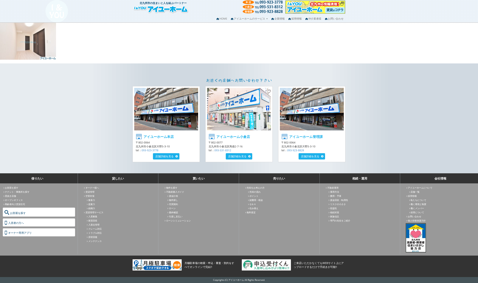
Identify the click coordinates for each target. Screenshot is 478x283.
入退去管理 (94, 224)
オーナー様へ (92, 187)
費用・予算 (335, 196)
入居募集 (92, 216)
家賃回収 (92, 220)
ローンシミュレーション (178, 220)
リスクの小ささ (338, 204)
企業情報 (279, 18)
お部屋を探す (11, 187)
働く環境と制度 (418, 204)
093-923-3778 (150, 150)
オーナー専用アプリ (20, 232)
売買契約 (173, 204)
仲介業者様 (314, 18)
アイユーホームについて (420, 187)
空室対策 (90, 196)
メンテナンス (95, 241)
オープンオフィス (14, 200)
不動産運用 (333, 187)
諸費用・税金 (256, 200)
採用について (417, 212)
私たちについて (418, 200)
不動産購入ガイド (175, 191)
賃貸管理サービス (94, 212)
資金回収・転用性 (339, 200)
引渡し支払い (175, 216)
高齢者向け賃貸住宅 (15, 204)
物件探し (173, 200)
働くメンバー (417, 208)
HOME (223, 18)
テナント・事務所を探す (17, 191)
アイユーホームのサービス (250, 18)
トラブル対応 (95, 232)
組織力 (91, 208)
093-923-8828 (295, 150)
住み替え (253, 208)
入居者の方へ (16, 223)
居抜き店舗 (10, 196)
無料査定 (251, 212)
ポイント (253, 196)
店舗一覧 (415, 191)
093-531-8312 (222, 150)
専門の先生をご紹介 (340, 220)
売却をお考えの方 (256, 187)
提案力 (91, 204)
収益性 (333, 208)
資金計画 (173, 196)
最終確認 (173, 212)
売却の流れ (255, 191)
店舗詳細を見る (164, 156)
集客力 (91, 200)
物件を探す (171, 187)
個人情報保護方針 (417, 220)
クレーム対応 (95, 228)
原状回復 (92, 237)
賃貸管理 (90, 191)
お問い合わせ (336, 18)
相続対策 (334, 212)
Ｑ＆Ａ (252, 204)
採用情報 (296, 18)
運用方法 (334, 191)
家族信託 (334, 216)
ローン (172, 208)
